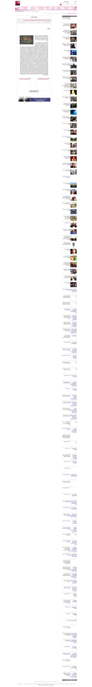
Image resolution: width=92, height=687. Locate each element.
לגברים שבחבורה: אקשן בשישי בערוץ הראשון (66, 71)
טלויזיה (69, 13)
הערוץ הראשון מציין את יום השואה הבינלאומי (66, 382)
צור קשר (52, 681)
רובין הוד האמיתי (67, 448)
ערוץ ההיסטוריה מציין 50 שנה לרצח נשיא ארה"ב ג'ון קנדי (66, 117)
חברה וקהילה (59, 8)
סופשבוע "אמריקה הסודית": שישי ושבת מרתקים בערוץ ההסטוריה (66, 336)
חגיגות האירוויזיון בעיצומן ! (66, 355)
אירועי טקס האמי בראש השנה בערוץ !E (66, 501)
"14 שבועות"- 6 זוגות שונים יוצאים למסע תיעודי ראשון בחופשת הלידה (66, 296)
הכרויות (52, 683)
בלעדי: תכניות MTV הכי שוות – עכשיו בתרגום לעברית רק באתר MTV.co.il (66, 674)
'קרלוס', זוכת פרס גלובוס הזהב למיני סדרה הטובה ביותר (66, 349)
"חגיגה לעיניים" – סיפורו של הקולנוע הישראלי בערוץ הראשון (66, 38)
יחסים (49, 685)
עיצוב (48, 8)
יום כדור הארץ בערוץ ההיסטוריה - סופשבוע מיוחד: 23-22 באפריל (66, 323)
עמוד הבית (74, 7)
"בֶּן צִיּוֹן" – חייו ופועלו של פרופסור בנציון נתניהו (66, 230)
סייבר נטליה (68, 620)
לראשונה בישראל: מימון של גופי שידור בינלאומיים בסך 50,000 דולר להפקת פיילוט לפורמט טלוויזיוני (66, 436)
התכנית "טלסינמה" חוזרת (66, 487)
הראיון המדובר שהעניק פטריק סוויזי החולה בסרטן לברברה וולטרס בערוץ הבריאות (66, 568)
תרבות (31, 683)
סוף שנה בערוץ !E (67, 468)
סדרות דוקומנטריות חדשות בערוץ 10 (67, 309)
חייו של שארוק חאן (67, 494)
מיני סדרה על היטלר (67, 375)
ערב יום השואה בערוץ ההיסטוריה (66, 183)
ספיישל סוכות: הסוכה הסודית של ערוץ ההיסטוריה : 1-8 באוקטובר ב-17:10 (67, 217)
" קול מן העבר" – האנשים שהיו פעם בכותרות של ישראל (66, 78)
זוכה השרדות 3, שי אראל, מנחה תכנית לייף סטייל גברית (66, 409)
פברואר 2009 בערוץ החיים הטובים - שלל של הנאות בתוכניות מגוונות (66, 574)
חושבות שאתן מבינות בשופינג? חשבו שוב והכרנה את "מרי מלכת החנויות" (66, 317)
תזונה (27, 683)
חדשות (53, 8)
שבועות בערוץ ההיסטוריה (66, 520)
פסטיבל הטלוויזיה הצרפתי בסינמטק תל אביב (66, 203)
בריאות (63, 683)
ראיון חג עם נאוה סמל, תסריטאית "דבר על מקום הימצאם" (66, 164)
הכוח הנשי (59, 7)
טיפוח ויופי (46, 683)
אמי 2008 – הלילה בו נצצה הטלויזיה (66, 640)
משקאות (52, 685)
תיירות (18, 8)
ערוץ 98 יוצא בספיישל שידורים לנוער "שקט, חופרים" (66, 515)
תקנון (44, 681)
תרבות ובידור (25, 7)
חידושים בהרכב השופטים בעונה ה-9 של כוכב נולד (66, 396)
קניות (50, 683)
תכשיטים (38, 683)
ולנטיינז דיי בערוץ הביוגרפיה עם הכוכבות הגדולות (66, 257)
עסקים (45, 684)
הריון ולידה (43, 685)
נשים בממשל (48, 684)
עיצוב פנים (18, 683)
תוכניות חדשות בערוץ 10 (66, 666)
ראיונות (22, 683)
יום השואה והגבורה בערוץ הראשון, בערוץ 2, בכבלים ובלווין (66, 64)
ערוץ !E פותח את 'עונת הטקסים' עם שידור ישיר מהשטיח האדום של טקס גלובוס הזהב (66, 197)
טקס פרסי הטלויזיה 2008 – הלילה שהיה (66, 660)
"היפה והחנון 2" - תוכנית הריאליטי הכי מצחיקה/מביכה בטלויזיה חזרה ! (66, 423)
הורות (60, 683)
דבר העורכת (66, 7)
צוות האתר (56, 681)
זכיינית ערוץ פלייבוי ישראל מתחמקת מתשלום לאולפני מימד (66, 634)
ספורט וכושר (41, 8)
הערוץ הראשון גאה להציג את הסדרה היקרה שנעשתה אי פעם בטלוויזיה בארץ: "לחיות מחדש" (66, 549)
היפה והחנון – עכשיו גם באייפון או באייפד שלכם (66, 416)
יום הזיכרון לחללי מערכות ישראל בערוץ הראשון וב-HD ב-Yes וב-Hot (66, 58)
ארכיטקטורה (53, 684)
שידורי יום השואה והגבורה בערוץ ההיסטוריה (66, 97)
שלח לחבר (20, 97)
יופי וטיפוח (66, 8)
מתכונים (38, 684)
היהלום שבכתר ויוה (67, 646)
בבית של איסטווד (67, 222)
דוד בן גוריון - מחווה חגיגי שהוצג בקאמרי (66, 170)
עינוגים (46, 685)
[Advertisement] (42, 3)
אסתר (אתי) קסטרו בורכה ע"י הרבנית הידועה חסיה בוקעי (66, 18)
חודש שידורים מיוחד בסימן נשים (67, 144)
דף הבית (75, 13)
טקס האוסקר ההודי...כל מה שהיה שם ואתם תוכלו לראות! (66, 528)
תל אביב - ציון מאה (67, 461)
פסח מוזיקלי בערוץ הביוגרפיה (67, 250)
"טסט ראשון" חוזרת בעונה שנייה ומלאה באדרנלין (66, 362)
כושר (24, 683)
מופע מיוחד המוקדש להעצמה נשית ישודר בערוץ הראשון (67, 157)
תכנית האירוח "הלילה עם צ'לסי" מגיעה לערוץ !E (66, 482)
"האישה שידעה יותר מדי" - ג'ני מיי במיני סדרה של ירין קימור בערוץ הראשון (66, 303)
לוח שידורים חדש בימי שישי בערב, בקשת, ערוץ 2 (66, 402)
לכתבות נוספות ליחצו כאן (70, 679)
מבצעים (47, 7)
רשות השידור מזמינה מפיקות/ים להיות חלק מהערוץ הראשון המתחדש (66, 243)
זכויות (69, 683)
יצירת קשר (75, 11)
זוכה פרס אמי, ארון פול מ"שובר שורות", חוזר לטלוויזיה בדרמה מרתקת (66, 25)
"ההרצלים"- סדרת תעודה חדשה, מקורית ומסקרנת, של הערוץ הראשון (66, 44)
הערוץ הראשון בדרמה (66, 593)
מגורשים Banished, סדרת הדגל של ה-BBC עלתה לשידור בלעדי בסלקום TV (66, 32)
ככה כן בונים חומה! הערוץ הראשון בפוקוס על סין (66, 654)
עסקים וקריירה (40, 7)
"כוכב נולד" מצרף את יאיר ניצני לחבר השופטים (66, 369)
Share (48, 28)
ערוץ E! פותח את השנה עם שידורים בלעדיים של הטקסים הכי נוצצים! (66, 455)
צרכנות (18, 7)
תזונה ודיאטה (33, 8)
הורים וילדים (33, 7)
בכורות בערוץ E (67, 388)
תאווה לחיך (25, 8)
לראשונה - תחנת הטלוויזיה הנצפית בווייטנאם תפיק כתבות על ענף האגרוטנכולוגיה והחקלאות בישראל (66, 85)
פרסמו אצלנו (40, 681)
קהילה (29, 683)
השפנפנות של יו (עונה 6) (66, 474)
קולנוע (40, 685)
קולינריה (42, 684)
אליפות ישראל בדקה (67, 342)
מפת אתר (35, 681)
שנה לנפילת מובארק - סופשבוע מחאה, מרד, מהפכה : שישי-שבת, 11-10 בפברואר (66, 264)
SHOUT (66, 683)
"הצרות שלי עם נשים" (66, 441)
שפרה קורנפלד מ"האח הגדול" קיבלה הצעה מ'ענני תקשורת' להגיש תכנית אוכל (66, 601)
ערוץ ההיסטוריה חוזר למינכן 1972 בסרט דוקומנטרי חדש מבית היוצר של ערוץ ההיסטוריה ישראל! (66, 238)
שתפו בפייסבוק (34, 17)
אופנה (53, 7)
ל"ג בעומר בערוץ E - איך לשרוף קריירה (66, 534)
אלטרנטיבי (74, 8)
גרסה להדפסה (27, 97)
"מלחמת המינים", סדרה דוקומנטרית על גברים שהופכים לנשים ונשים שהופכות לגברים (66, 562)
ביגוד (41, 683)
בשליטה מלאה (68, 613)
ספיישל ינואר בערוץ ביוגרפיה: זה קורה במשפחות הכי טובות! (67, 277)
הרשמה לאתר (66, 1)
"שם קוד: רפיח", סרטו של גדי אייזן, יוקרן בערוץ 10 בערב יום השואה (66, 111)
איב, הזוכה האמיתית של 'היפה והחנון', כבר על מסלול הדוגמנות (66, 330)
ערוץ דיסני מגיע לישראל (66, 507)
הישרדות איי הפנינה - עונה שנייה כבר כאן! (66, 587)
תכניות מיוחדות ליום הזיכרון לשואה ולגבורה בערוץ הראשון (66, 104)
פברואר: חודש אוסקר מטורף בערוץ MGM (67, 270)
